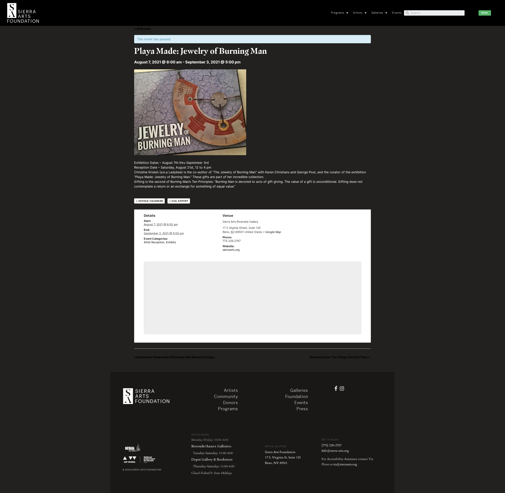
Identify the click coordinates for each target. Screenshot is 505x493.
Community (226, 396)
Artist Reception (154, 242)
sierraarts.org (231, 249)
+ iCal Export (178, 201)
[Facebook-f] (336, 388)
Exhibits (171, 242)
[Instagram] (342, 388)
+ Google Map (272, 232)
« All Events (142, 29)
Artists (358, 12)
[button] (485, 13)
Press (302, 408)
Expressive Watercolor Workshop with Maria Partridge (174, 357)
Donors (230, 402)
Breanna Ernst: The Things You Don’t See (340, 357)
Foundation (296, 396)
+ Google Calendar (149, 201)
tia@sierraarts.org (345, 464)
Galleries (377, 12)
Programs (337, 12)
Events (397, 12)
